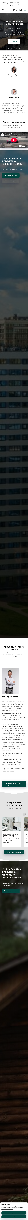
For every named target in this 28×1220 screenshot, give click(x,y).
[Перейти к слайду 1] (8, 48)
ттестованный (5, 698)
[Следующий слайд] (27, 31)
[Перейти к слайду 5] (14, 48)
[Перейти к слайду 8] (19, 48)
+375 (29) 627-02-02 (8, 5)
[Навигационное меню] (25, 10)
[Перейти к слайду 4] (13, 48)
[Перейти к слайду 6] (16, 48)
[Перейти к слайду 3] (11, 48)
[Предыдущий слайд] (0, 31)
